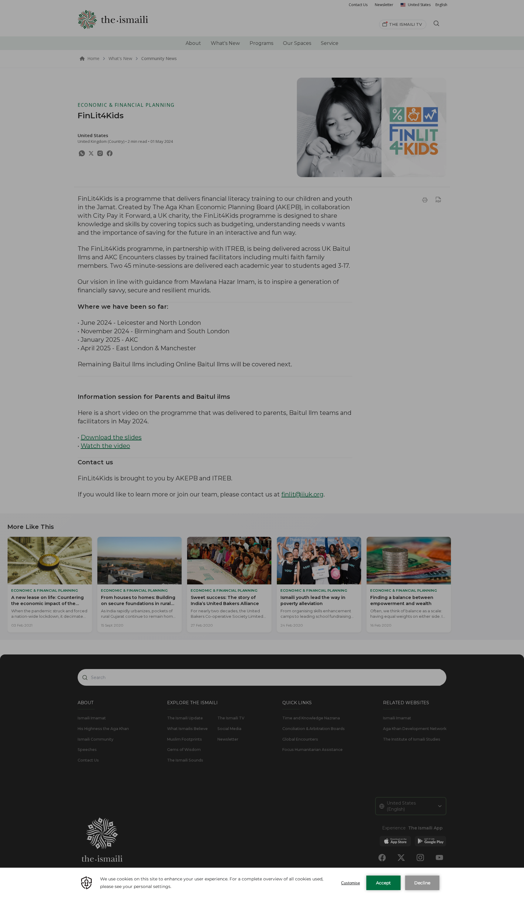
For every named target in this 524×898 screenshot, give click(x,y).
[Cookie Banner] (262, 883)
